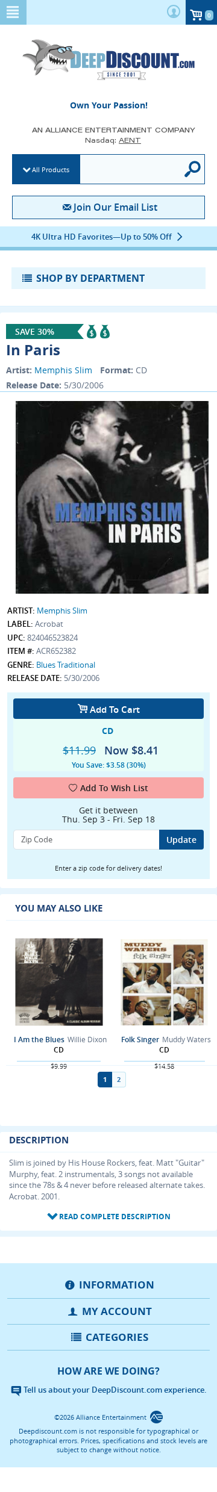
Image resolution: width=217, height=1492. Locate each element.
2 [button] (119, 1079)
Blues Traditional (65, 664)
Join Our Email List (115, 207)
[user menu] (174, 12)
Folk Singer (140, 1039)
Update (181, 839)
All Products (50, 169)
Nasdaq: (113, 140)
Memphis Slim (63, 370)
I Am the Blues (39, 1039)
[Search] (193, 169)
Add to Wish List (114, 788)
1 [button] (105, 1079)
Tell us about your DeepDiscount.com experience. (114, 1389)
